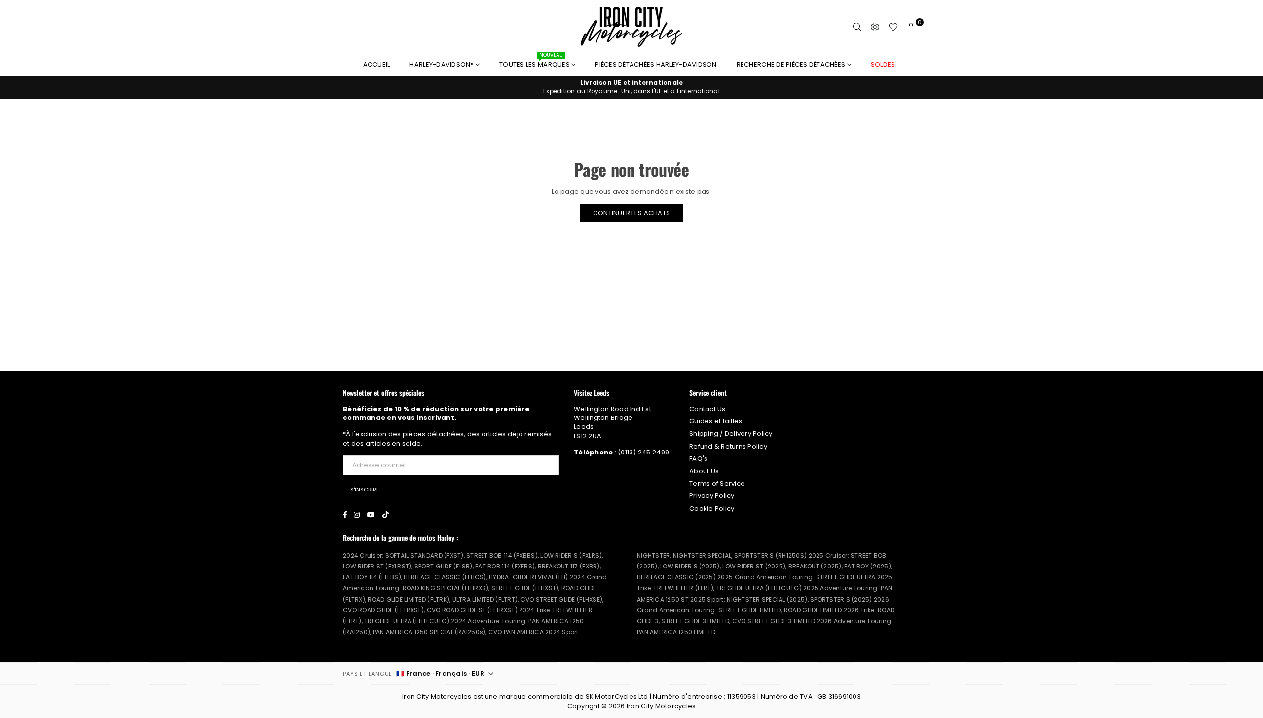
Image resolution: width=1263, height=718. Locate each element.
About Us (704, 471)
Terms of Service (717, 483)
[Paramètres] (875, 27)
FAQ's (698, 458)
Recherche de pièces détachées (792, 64)
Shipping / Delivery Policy (731, 433)
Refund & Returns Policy (728, 446)
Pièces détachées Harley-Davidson (655, 64)
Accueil (376, 64)
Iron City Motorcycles (661, 706)
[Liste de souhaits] (893, 27)
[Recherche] (857, 27)
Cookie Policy (711, 508)
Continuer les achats (631, 213)
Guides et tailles (715, 421)
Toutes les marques (535, 62)
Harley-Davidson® (442, 64)
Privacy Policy (712, 495)
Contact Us (707, 409)
